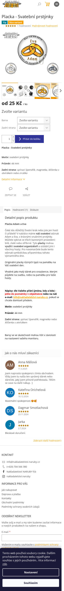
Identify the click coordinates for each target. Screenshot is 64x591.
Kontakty (6, 498)
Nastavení (31, 572)
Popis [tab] (7, 209)
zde (4, 564)
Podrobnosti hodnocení (45, 25)
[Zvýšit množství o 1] (13, 137)
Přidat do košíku (31, 138)
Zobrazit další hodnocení (47, 440)
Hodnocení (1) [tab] (20, 209)
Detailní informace (12, 179)
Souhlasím (31, 583)
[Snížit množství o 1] (13, 141)
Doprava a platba (11, 494)
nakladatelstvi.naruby (18, 476)
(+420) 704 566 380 (17, 466)
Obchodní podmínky (13, 502)
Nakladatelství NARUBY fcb (21, 471)
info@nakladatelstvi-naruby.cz (30, 297)
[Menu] (56, 4)
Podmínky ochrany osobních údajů (21, 506)
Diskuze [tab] (34, 209)
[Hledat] (39, 4)
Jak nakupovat (9, 489)
